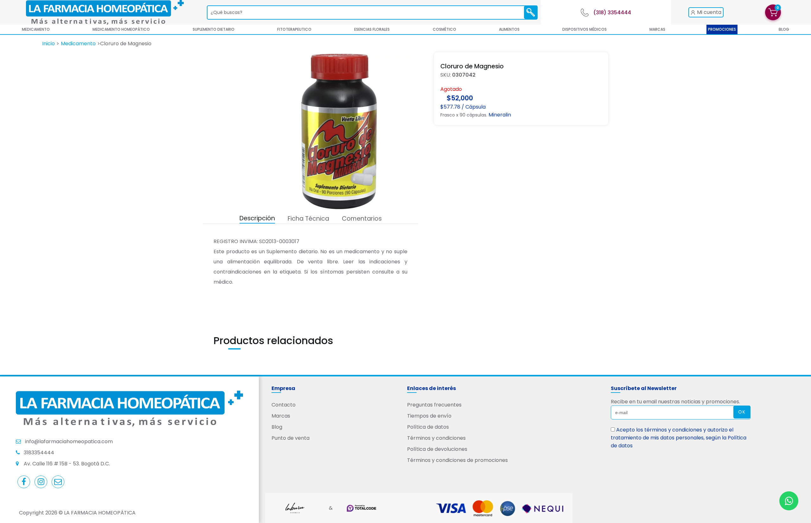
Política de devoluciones (437, 449)
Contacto (283, 404)
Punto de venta (290, 438)
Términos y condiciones (436, 438)
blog (784, 29)
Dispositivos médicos (584, 29)
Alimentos (509, 29)
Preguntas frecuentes (434, 404)
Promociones (722, 29)
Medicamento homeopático (121, 29)
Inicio (48, 43)
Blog (276, 427)
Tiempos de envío (429, 415)
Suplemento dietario (213, 29)
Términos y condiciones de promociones (457, 460)
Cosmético (444, 29)
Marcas (657, 29)
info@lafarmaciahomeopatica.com (69, 441)
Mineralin (500, 114)
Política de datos (428, 427)
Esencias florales (372, 29)
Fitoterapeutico (294, 29)
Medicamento (36, 29)
